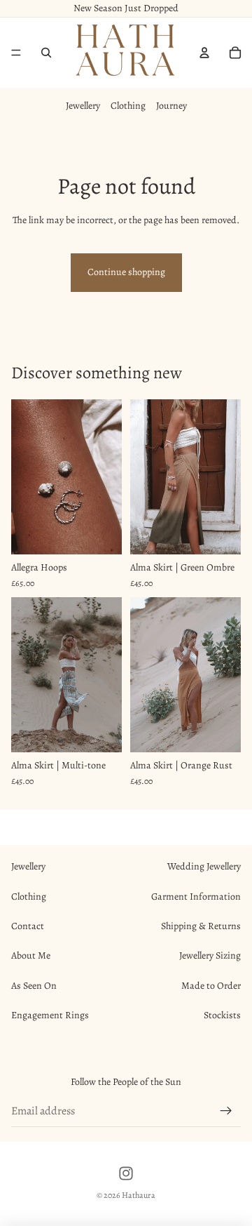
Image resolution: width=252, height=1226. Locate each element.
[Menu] (16, 52)
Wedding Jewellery (204, 866)
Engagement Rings (50, 1015)
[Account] (204, 52)
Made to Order (211, 985)
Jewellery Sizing (210, 955)
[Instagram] (126, 1173)
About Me (30, 955)
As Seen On (34, 985)
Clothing (128, 105)
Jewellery (83, 105)
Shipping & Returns (201, 926)
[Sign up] (226, 1111)
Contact (27, 926)
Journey (171, 105)
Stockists (222, 1015)
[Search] (46, 52)
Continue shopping (126, 272)
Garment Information (196, 896)
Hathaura (138, 1195)
